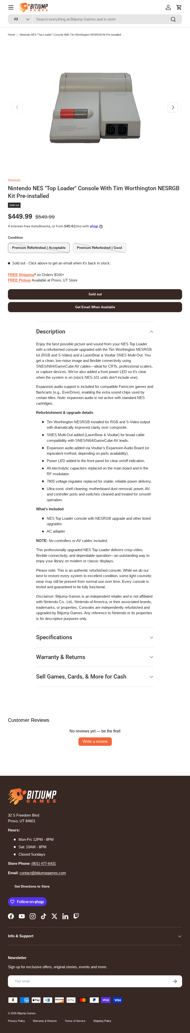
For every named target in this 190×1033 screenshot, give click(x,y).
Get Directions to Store (32, 886)
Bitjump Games (26, 1013)
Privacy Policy (16, 1020)
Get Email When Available (95, 307)
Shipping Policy (102, 1020)
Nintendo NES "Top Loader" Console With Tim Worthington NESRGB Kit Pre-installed (70, 34)
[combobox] (95, 19)
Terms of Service (75, 1020)
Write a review (95, 741)
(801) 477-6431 (43, 863)
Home (11, 34)
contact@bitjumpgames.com (43, 873)
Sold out (95, 294)
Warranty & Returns (45, 1020)
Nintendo (14, 180)
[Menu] (10, 7)
